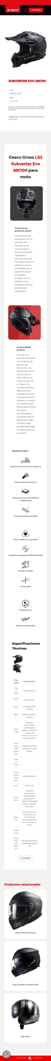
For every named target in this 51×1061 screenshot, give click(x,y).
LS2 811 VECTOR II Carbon (25, 933)
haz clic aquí (42, 2)
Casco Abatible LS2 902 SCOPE (25, 985)
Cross (14, 119)
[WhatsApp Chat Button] (6, 1054)
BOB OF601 (25, 1037)
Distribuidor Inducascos (29, 1058)
